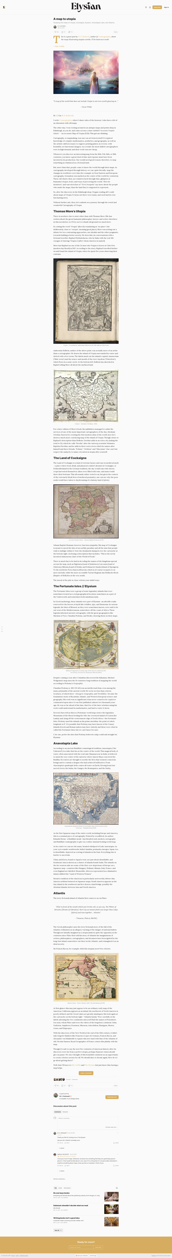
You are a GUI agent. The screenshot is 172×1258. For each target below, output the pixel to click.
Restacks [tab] (65, 1112)
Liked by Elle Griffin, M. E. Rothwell (67, 1156)
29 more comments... (59, 1179)
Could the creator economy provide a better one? (68, 1220)
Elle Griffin (59, 46)
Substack (154, 1255)
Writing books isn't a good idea (66, 1218)
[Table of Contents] (2, 629)
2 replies (61, 1148)
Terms (17, 1255)
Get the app (93, 1255)
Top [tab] (55, 1188)
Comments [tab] (57, 1112)
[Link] (50, 211)
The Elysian (90, 1065)
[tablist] (61, 1112)
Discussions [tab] (67, 1188)
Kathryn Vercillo (62, 1154)
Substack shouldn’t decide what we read (70, 1206)
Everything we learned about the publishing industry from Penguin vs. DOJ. (76, 1195)
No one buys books (61, 1193)
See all (57, 1230)
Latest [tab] (60, 1188)
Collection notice (24, 1255)
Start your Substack (82, 1255)
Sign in (166, 7)
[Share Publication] (150, 7)
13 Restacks (75, 1079)
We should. (56, 1208)
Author (59, 1135)
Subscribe (157, 7)
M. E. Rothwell (62, 26)
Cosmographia (104, 36)
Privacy (13, 1255)
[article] (86, 1196)
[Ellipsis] (117, 1132)
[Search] (146, 7)
